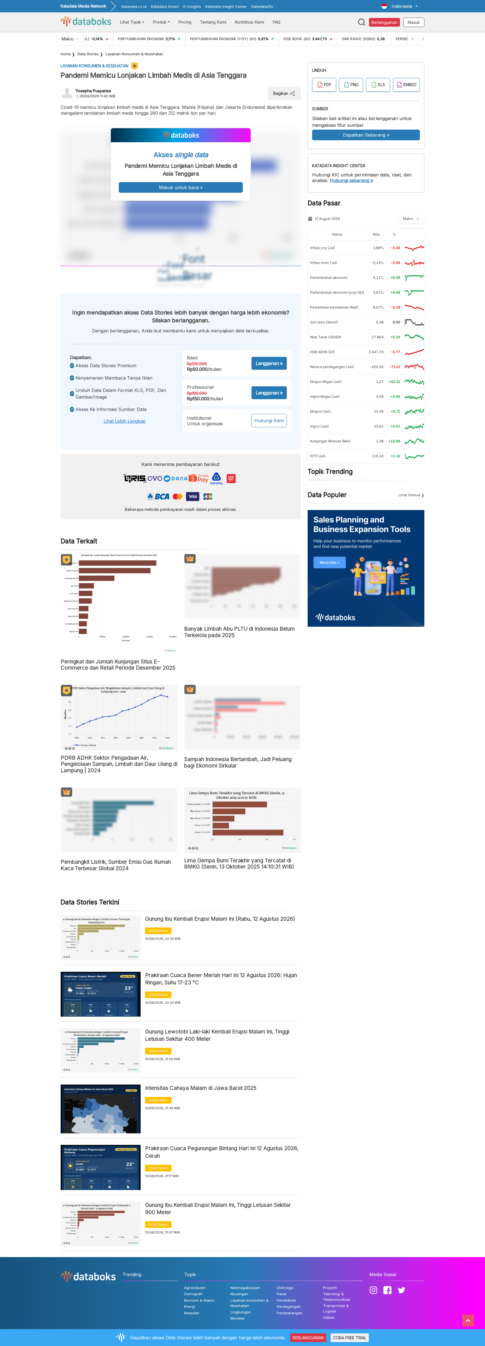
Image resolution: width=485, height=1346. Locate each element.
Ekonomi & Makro (199, 1300)
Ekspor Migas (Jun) (326, 382)
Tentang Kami (213, 22)
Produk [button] (159, 22)
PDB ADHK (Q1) (322, 352)
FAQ (276, 22)
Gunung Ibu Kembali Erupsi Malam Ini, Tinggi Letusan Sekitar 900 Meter (218, 1209)
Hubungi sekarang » (351, 180)
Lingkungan (240, 1312)
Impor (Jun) (319, 426)
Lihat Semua (409, 495)
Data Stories (88, 54)
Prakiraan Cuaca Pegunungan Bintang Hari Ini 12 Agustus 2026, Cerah (221, 1152)
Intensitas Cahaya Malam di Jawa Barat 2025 (201, 1088)
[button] (399, 6)
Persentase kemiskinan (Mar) (334, 307)
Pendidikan (286, 1300)
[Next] (423, 38)
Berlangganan (384, 22)
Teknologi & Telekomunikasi (336, 1297)
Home (66, 54)
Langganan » (269, 363)
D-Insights (192, 6)
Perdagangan (289, 1306)
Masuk (414, 22)
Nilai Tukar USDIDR (325, 337)
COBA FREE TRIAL (349, 1337)
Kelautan (191, 1313)
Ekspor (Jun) (320, 411)
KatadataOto (262, 6)
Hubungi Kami (269, 420)
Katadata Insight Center (226, 6)
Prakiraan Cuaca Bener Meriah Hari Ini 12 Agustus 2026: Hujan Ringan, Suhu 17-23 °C (221, 979)
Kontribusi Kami (249, 22)
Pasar (282, 1294)
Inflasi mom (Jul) (323, 263)
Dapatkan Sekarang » (366, 135)
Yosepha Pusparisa (93, 90)
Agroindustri (194, 1287)
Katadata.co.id (134, 6)
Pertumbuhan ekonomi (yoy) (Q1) (337, 292)
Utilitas (329, 1317)
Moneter (237, 1318)
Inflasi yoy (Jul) (322, 248)
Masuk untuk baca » (181, 187)
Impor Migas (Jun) (325, 396)
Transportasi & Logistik (336, 1308)
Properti (330, 1287)
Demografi (158, 931)
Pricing (184, 22)
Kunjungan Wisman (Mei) (330, 441)
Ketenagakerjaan (245, 1287)
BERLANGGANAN (308, 1337)
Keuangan (239, 1294)
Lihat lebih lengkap (125, 421)
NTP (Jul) (317, 456)
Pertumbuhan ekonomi (328, 277)
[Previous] (413, 38)
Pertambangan (290, 1313)
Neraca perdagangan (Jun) (332, 367)
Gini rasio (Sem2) (324, 322)
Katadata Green (165, 6)
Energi (189, 1306)
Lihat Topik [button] (130, 22)
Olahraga (285, 1287)
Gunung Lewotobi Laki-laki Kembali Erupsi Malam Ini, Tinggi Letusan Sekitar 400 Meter (217, 1035)
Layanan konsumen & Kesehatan (134, 54)
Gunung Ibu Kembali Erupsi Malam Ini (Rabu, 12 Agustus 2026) (220, 919)
